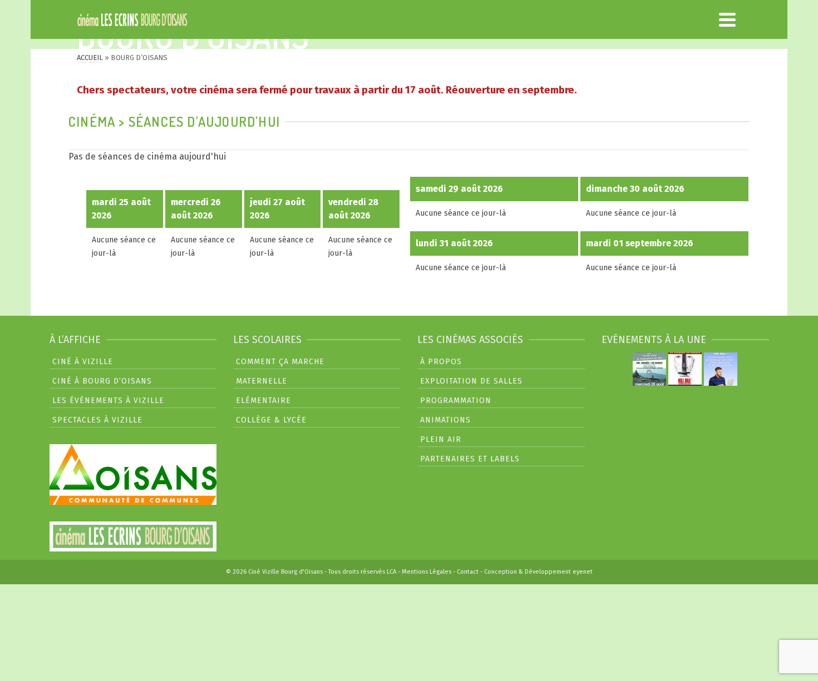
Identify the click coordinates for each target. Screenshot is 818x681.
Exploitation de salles (471, 381)
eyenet (583, 571)
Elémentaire (263, 400)
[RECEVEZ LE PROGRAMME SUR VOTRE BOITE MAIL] (720, 369)
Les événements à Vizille (108, 400)
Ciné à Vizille (82, 361)
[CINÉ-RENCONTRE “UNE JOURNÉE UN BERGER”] (649, 369)
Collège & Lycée (271, 420)
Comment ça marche (280, 361)
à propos (441, 361)
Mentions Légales (426, 571)
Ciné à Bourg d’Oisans (102, 381)
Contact (468, 571)
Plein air (440, 439)
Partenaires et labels (470, 459)
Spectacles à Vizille (97, 420)
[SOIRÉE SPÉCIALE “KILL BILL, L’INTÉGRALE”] (685, 369)
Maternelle (261, 381)
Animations (445, 420)
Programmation (455, 400)
